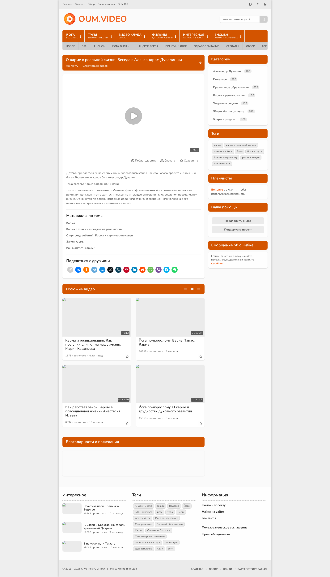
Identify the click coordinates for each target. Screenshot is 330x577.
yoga (170, 512)
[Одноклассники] (86, 270)
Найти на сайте (213, 512)
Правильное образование (231, 87)
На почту (72, 66)
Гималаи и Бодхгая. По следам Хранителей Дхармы (104, 526)
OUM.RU (123, 4)
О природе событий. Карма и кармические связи (99, 235)
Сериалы (232, 46)
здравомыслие (143, 548)
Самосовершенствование (150, 536)
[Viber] (158, 270)
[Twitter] (110, 270)
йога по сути (254, 151)
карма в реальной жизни (241, 145)
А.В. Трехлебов (143, 512)
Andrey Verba (142, 518)
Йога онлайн (121, 46)
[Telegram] (94, 270)
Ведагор (174, 506)
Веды (181, 512)
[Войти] (257, 4)
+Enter (217, 263)
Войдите (217, 190)
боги (170, 548)
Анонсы (99, 46)
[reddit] (142, 270)
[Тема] (250, 4)
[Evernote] (174, 270)
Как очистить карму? (80, 248)
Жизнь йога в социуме (228, 111)
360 (84, 46)
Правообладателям (216, 534)
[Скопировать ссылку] (70, 270)
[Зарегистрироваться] (266, 4)
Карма (70, 223)
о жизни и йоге (223, 151)
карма (217, 145)
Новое (70, 46)
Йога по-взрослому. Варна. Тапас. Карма (167, 342)
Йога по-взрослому (166, 518)
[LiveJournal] (118, 270)
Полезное (220, 79)
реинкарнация (251, 157)
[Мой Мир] (102, 270)
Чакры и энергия (224, 119)
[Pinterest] (126, 270)
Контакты (209, 518)
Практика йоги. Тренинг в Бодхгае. (101, 507)
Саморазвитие (143, 524)
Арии (160, 548)
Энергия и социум (225, 103)
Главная (67, 4)
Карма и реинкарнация (229, 95)
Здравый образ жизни (170, 524)
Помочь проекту (214, 505)
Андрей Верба (148, 46)
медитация (171, 542)
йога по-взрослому (225, 157)
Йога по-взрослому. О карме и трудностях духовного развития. (166, 409)
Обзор (91, 4)
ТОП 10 (266, 46)
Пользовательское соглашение (224, 527)
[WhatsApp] (150, 270)
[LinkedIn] (134, 270)
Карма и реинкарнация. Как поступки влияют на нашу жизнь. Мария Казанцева (93, 344)
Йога (187, 506)
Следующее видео (95, 66)
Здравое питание (206, 46)
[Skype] (166, 270)
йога (240, 151)
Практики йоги (176, 46)
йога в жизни (222, 163)
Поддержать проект (238, 229)
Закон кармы (75, 241)
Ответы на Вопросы (158, 530)
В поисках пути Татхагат (100, 543)
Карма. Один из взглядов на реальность (94, 229)
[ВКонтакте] (78, 270)
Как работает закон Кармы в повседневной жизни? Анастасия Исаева (93, 411)
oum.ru (160, 506)
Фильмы (79, 4)
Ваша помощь (106, 4)
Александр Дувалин (227, 71)
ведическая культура (147, 542)
